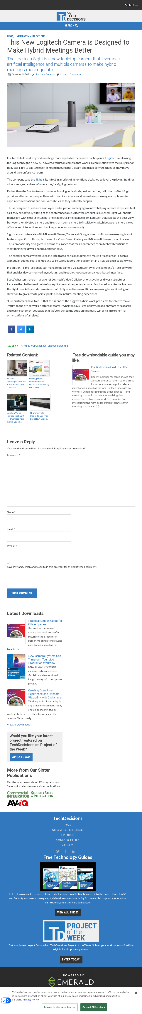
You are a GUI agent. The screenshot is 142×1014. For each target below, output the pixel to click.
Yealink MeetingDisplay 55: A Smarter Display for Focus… (16, 383)
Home (68, 824)
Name (11, 512)
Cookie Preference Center (59, 1006)
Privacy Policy (31, 999)
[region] (71, 1000)
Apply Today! (21, 757)
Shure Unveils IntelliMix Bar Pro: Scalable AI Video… (39, 415)
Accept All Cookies (93, 1006)
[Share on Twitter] (21, 332)
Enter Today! (71, 959)
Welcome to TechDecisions (67, 829)
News (10, 36)
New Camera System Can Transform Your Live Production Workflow (44, 659)
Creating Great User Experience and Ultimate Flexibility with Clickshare (44, 694)
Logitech (110, 158)
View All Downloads (18, 724)
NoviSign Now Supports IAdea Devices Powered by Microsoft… (39, 383)
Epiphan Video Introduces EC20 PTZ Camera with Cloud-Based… (15, 417)
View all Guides (68, 912)
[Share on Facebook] (11, 332)
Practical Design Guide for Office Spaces (110, 369)
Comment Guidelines (68, 840)
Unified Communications (30, 36)
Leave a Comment (70, 74)
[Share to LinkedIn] (30, 332)
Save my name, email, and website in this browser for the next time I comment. (52, 566)
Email (11, 529)
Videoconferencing (58, 345)
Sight (39, 179)
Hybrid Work (30, 345)
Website (12, 545)
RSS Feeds (68, 845)
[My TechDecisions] (71, 19)
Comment (13, 454)
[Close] (136, 993)
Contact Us (68, 835)
